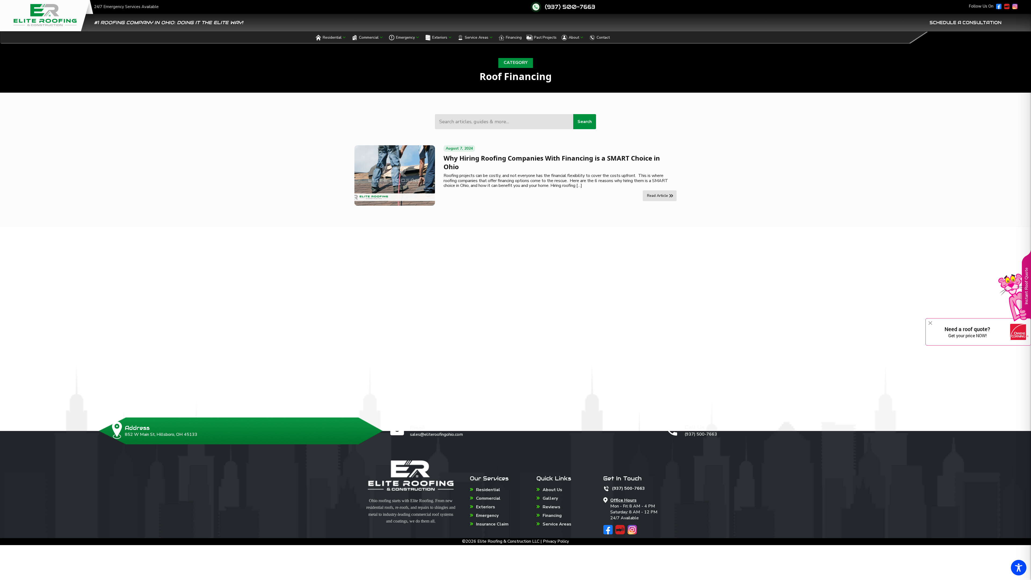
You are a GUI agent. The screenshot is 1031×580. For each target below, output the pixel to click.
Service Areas (476, 37)
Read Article (657, 195)
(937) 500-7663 (570, 6)
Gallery (550, 498)
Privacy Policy (556, 541)
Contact (603, 37)
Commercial (369, 37)
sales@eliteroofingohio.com (436, 434)
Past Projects (545, 37)
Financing (514, 37)
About (574, 37)
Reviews (551, 507)
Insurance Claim (492, 524)
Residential (332, 37)
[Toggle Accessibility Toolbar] (1018, 567)
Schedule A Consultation (965, 23)
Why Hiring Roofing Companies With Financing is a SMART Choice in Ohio (552, 162)
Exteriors (439, 37)
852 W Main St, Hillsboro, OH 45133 (161, 434)
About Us (552, 490)
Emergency (405, 37)
